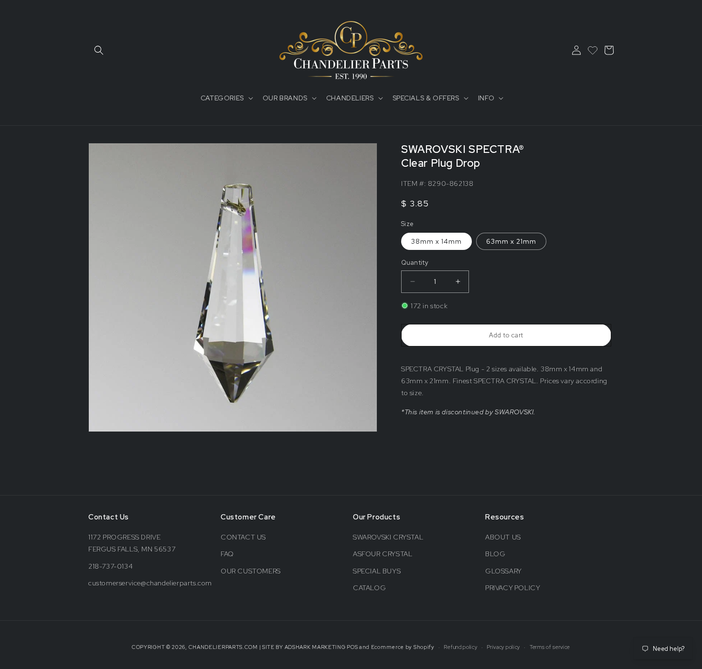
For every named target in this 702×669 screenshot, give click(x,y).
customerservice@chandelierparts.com (150, 583)
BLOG (495, 554)
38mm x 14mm (436, 241)
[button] (98, 50)
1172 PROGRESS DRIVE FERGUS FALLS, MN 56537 (131, 543)
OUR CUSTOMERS (251, 571)
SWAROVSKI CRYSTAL (388, 537)
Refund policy (460, 647)
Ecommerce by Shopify (403, 647)
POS (352, 647)
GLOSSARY (503, 571)
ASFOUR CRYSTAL (382, 554)
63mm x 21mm (511, 241)
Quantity (414, 263)
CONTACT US (243, 537)
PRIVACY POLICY (512, 587)
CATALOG (369, 587)
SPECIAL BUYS (377, 571)
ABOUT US (503, 537)
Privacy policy (503, 647)
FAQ (227, 554)
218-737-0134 (110, 566)
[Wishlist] (592, 50)
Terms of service (550, 647)
